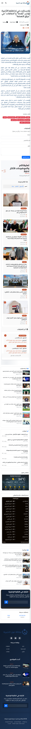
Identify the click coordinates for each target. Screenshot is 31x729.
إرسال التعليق (26, 157)
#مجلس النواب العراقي (25, 122)
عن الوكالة (24, 722)
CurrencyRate (25, 544)
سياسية (4, 22)
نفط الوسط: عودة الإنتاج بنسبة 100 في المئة (12, 397)
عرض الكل (4, 171)
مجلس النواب (20, 120)
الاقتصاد (28, 117)
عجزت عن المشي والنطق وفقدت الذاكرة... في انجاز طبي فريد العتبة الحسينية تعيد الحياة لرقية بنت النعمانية (16, 266)
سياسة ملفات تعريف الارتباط (18, 723)
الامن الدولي (13, 120)
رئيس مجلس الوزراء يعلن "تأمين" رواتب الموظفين (16, 319)
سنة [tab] (13, 186)
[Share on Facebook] (28, 28)
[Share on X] (26, 28)
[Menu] (2, 3)
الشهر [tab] (16, 186)
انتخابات (4, 117)
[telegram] (11, 638)
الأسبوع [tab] (21, 186)
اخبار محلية (23, 649)
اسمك (28, 134)
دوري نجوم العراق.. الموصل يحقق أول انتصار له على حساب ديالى (12, 413)
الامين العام (27, 120)
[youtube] (15, 638)
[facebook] (19, 638)
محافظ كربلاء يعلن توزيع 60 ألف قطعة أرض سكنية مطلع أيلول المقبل (16, 341)
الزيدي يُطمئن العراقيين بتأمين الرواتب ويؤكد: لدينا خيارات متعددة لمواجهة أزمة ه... (12, 421)
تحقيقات (8, 646)
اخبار (23, 646)
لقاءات (7, 649)
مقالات (7, 651)
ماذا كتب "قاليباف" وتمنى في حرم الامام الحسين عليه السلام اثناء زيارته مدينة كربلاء (16, 238)
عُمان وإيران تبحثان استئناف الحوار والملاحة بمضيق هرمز (13, 384)
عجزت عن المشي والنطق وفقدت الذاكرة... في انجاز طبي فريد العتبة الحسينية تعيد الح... (12, 566)
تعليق (29, 146)
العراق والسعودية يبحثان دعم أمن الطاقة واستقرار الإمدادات (13, 391)
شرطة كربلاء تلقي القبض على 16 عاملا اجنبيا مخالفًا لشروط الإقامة (12, 378)
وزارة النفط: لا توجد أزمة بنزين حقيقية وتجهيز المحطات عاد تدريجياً (12, 372)
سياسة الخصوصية (9, 722)
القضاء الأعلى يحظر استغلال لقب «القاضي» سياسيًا (15, 293)
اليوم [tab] (26, 186)
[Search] (5, 3)
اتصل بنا (9, 723)
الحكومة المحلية (11, 117)
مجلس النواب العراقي (20, 117)
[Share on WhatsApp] (25, 28)
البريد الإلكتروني (27, 140)
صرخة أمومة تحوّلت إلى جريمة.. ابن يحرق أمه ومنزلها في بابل (16, 211)
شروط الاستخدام (17, 722)
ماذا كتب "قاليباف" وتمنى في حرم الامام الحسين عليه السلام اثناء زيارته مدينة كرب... (12, 559)
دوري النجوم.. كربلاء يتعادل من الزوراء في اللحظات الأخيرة (13, 404)
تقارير (23, 651)
